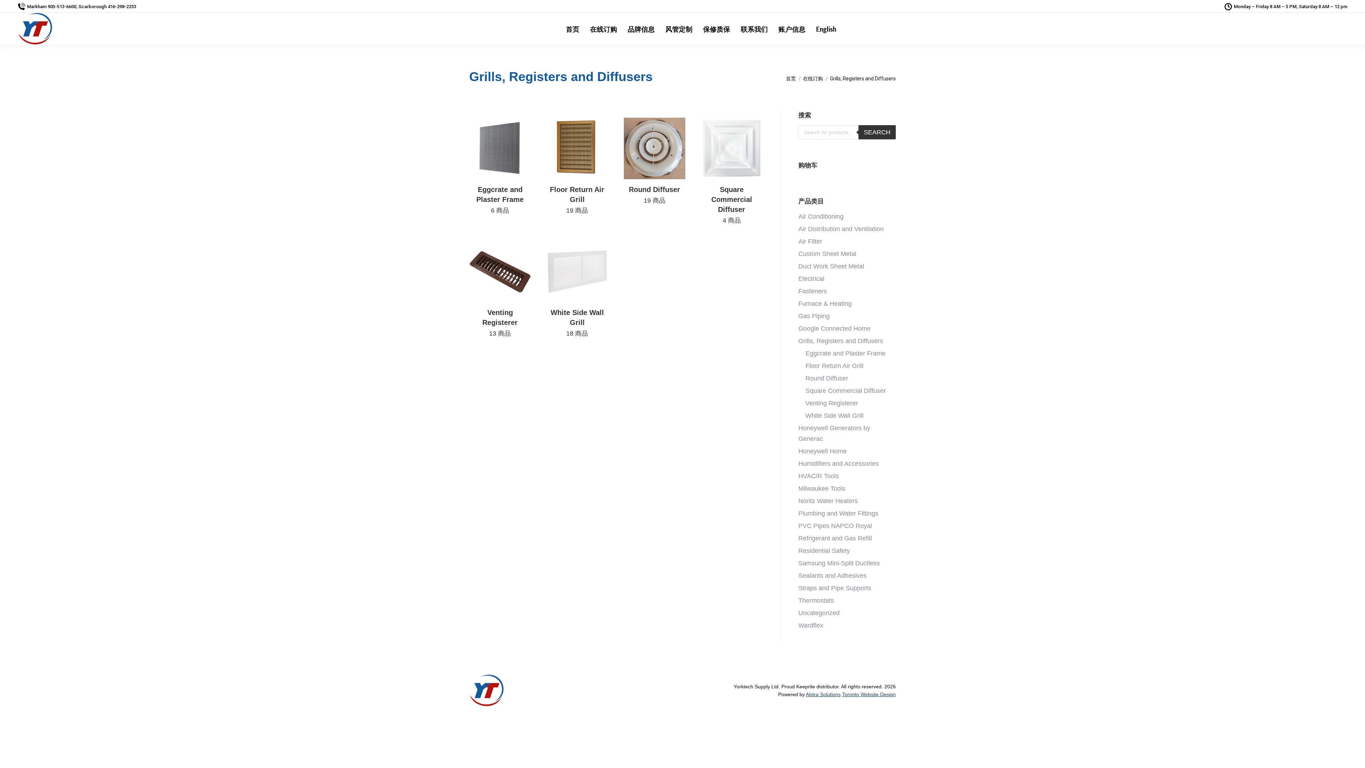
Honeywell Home (822, 451)
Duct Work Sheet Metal (831, 266)
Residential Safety (824, 550)
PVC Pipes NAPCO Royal (835, 525)
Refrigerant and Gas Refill (835, 538)
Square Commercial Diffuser (731, 205)
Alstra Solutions (823, 694)
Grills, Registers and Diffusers (840, 341)
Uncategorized (819, 613)
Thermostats (816, 600)
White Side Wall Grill (577, 323)
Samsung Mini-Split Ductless (839, 563)
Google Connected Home (834, 328)
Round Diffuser (826, 378)
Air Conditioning (821, 216)
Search (877, 132)
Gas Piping (814, 316)
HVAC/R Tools (818, 476)
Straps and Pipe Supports (834, 588)
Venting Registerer (500, 323)
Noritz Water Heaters (828, 501)
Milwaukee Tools (821, 488)
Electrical (811, 278)
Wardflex (810, 625)
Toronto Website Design (869, 694)
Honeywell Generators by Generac (834, 433)
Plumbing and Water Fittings (838, 513)
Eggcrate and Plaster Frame (500, 200)
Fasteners (812, 291)
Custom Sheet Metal (827, 253)
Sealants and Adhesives (832, 575)
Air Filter (810, 241)
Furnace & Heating (825, 303)
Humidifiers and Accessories (838, 463)
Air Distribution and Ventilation (841, 229)
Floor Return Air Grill (577, 200)
